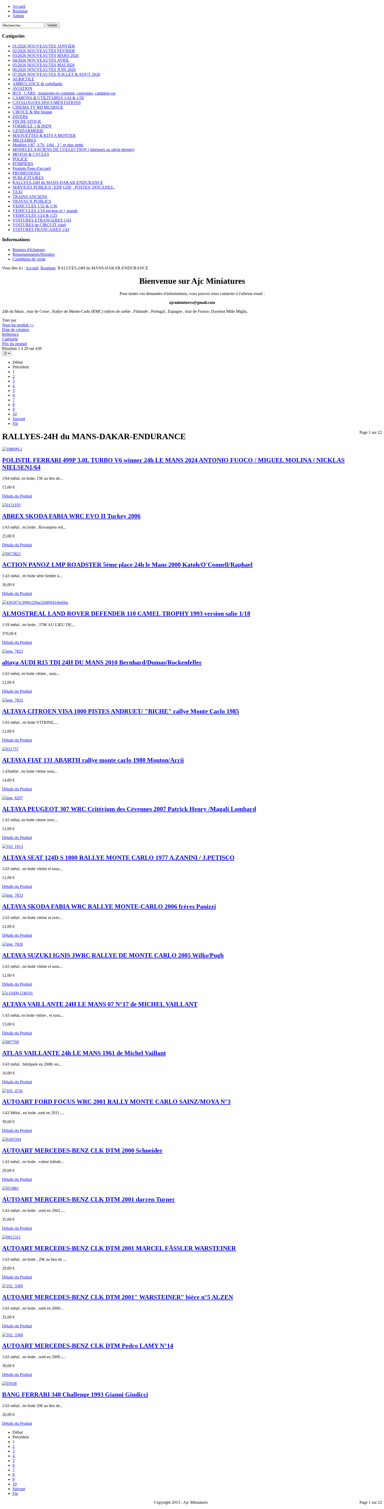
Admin (18, 16)
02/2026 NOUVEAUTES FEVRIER (44, 51)
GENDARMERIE (28, 131)
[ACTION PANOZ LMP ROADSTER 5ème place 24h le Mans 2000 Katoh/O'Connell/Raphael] (11, 554)
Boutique (20, 11)
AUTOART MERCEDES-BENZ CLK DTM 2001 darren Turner (88, 1199)
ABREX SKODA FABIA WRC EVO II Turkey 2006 (71, 516)
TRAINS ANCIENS (30, 196)
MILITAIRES (24, 140)
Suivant (19, 419)
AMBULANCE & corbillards (37, 84)
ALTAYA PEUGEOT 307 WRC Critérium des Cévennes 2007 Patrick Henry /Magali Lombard (129, 809)
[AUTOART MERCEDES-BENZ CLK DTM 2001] (12, 1286)
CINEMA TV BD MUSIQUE (38, 107)
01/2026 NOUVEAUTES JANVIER (44, 46)
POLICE (20, 159)
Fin (15, 423)
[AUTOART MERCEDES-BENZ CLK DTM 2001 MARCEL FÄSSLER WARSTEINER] (11, 1237)
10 (15, 414)
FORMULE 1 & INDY (32, 126)
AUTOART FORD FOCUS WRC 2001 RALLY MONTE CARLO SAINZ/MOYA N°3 (116, 1101)
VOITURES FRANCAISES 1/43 (41, 229)
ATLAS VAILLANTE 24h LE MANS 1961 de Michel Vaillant (84, 1053)
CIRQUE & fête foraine (32, 112)
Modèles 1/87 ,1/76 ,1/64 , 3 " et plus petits (48, 145)
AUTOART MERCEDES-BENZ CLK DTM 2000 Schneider (82, 1150)
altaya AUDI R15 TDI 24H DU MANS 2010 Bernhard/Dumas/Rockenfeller (102, 662)
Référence (10, 334)
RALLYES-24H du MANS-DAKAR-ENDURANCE (58, 182)
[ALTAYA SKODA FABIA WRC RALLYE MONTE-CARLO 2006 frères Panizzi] (12, 895)
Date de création (15, 329)
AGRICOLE (23, 79)
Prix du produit (14, 344)
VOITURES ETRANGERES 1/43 (42, 220)
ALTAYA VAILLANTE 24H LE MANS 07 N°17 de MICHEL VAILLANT (99, 1004)
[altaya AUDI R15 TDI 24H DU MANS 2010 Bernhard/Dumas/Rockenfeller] (12, 651)
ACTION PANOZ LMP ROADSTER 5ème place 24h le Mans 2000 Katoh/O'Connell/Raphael (127, 564)
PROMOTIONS (26, 173)
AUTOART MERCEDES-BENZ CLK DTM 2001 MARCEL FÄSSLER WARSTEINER (119, 1248)
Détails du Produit (17, 496)
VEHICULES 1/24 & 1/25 (35, 215)
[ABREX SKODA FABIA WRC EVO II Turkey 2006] (11, 505)
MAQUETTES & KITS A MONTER (44, 135)
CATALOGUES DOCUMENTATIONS (47, 102)
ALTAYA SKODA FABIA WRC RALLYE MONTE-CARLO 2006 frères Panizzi (109, 906)
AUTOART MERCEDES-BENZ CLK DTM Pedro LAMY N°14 (87, 1345)
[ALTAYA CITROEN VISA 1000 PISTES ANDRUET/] (12, 700)
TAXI (17, 192)
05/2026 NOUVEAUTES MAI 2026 (44, 65)
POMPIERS (23, 163)
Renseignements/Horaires (34, 254)
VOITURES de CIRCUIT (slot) (39, 225)
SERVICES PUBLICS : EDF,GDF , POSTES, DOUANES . (64, 187)
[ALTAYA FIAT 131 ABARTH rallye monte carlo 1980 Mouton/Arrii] (10, 749)
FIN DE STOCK (27, 121)
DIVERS (20, 116)
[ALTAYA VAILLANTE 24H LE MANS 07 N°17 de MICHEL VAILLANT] (17, 993)
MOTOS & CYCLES (31, 154)
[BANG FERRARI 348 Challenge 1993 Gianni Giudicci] (9, 1383)
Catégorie (10, 339)
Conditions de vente (29, 259)
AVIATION (22, 88)
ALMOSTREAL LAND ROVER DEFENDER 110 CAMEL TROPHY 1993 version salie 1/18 (126, 613)
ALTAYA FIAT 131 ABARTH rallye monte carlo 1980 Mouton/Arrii (93, 760)
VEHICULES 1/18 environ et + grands (45, 211)
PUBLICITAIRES (28, 178)
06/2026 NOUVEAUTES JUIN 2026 (44, 69)
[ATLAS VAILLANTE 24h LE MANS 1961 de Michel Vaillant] (10, 1042)
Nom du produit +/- (18, 325)
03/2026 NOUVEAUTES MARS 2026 (46, 55)
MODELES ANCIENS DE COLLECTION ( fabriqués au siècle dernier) (73, 149)
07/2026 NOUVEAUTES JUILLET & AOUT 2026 (56, 74)
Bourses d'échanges (29, 249)
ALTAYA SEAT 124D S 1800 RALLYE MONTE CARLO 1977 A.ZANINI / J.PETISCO (118, 857)
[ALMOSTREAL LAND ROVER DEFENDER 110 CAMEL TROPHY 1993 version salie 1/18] (35, 602)
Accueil (19, 6)
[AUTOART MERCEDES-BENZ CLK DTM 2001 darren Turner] (10, 1188)
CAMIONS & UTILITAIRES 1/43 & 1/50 (48, 98)
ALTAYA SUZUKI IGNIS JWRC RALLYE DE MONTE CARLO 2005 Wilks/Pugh (113, 955)
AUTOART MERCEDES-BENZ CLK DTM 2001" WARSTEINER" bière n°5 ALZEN (117, 1297)
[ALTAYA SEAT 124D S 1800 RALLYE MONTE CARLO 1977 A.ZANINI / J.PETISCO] (12, 846)
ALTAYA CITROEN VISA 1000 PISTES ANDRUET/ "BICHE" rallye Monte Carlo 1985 (120, 711)
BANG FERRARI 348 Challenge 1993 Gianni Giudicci (75, 1394)
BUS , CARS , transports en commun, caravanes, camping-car (64, 93)
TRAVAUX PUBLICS (32, 201)
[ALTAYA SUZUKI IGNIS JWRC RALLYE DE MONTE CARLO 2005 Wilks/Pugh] (12, 944)
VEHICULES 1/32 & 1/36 (35, 206)
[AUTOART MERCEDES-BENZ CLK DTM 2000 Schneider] (11, 1139)
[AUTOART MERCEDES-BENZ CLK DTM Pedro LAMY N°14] (12, 1335)
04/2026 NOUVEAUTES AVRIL (41, 60)
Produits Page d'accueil (32, 168)
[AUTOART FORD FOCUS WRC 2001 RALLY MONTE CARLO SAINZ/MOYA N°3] (12, 1091)
